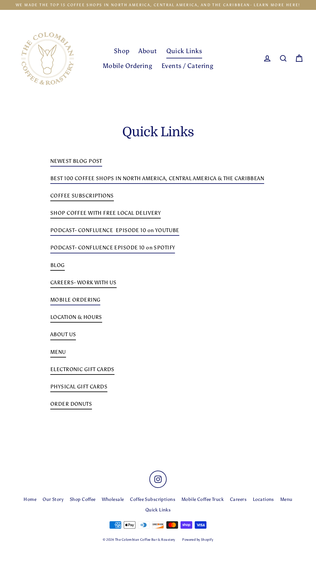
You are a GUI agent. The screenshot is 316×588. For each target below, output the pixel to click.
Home (29, 499)
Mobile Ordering (127, 66)
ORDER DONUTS (71, 404)
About (148, 51)
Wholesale (113, 499)
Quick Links (184, 51)
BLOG (57, 265)
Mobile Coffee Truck (202, 499)
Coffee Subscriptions (152, 499)
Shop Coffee (83, 499)
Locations (263, 499)
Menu (286, 499)
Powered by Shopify (197, 540)
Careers (238, 499)
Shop (122, 51)
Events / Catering (187, 66)
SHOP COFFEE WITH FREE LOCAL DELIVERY (105, 213)
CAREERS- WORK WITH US (83, 282)
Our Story (53, 499)
